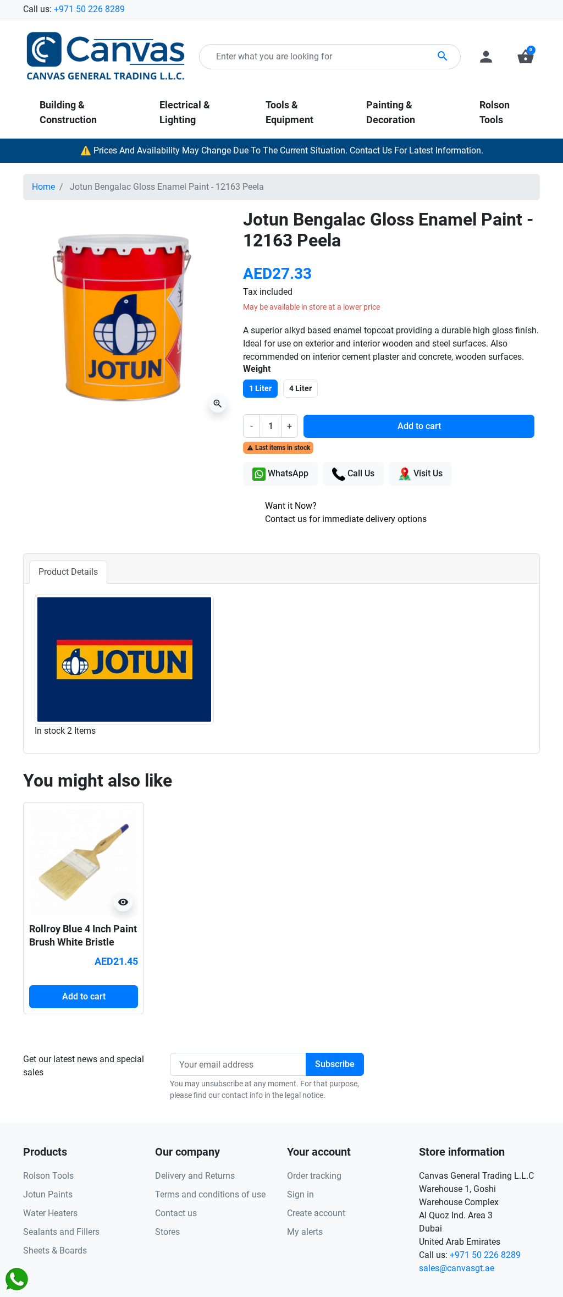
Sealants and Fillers (61, 1232)
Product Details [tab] (68, 572)
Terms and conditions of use (210, 1194)
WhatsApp (287, 473)
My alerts (305, 1232)
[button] (525, 56)
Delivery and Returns (195, 1175)
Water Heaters (50, 1213)
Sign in (300, 1194)
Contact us (176, 1213)
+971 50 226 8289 (89, 9)
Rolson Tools (48, 1175)
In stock (50, 731)
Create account (316, 1213)
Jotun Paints (48, 1194)
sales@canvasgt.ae (456, 1268)
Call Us (359, 473)
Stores (167, 1232)
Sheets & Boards (55, 1250)
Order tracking (314, 1175)
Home (43, 187)
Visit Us (427, 473)
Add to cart (419, 426)
